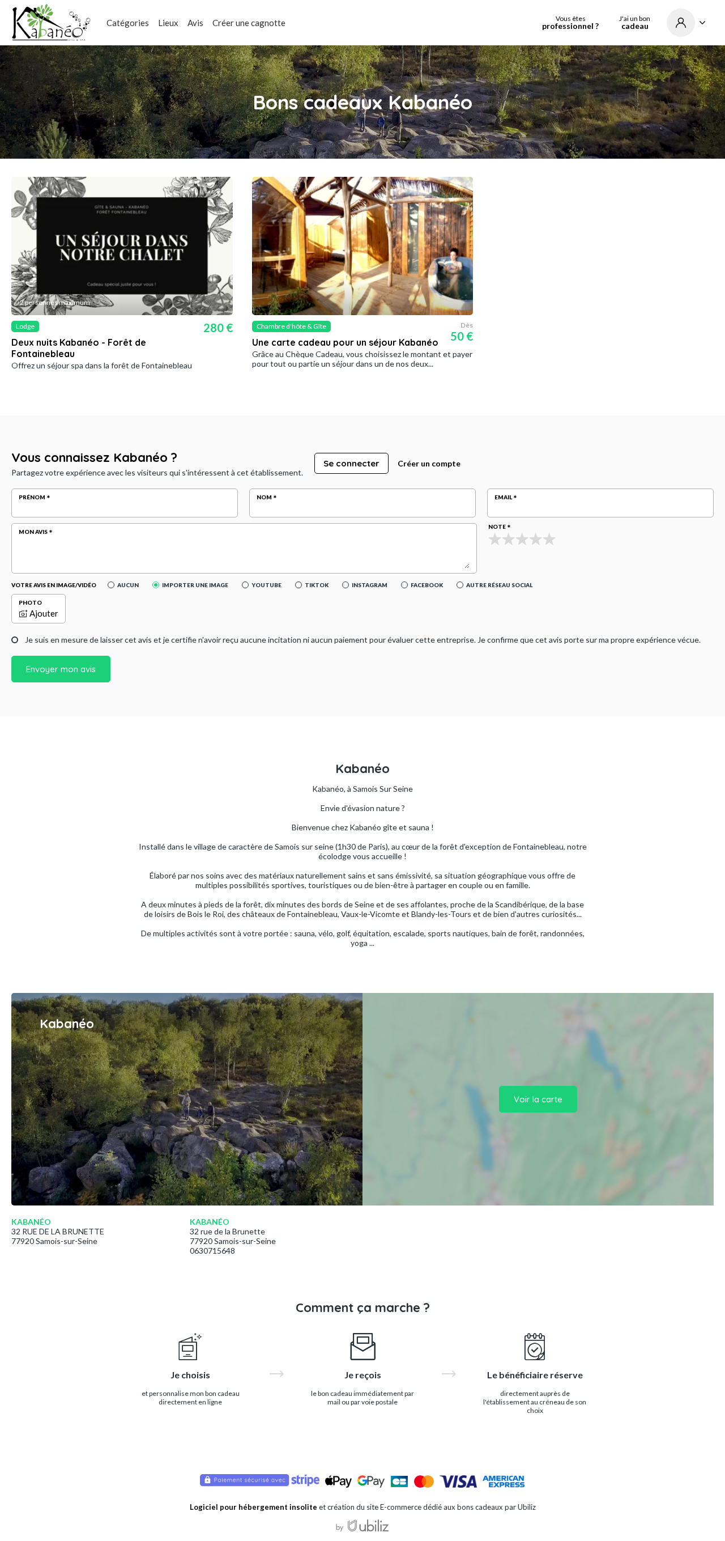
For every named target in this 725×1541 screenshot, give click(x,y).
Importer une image (195, 584)
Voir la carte (538, 1099)
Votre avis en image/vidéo (53, 584)
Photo (30, 602)
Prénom (32, 497)
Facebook (427, 584)
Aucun (128, 584)
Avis (195, 23)
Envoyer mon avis (61, 669)
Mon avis (33, 531)
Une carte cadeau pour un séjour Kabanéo (345, 342)
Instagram (369, 584)
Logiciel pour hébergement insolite (253, 1507)
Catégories (127, 23)
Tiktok (317, 584)
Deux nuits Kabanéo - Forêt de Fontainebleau (78, 348)
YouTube (266, 584)
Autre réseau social (499, 584)
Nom (264, 497)
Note (497, 526)
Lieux (168, 23)
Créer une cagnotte (248, 23)
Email (503, 497)
